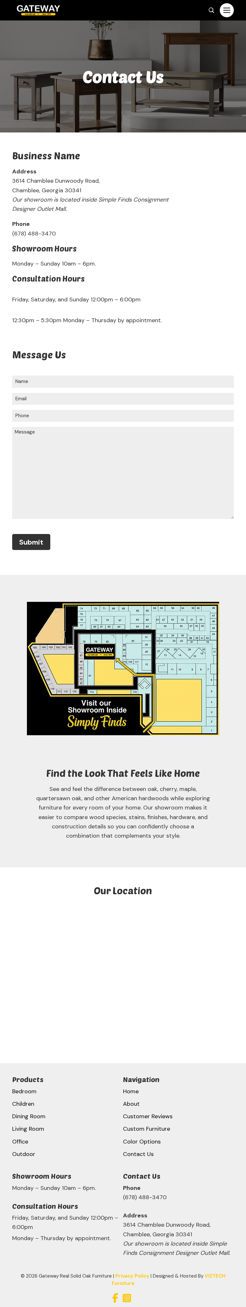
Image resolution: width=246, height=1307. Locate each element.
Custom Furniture (146, 1129)
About (131, 1104)
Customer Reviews (148, 1116)
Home (131, 1091)
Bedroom (24, 1091)
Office (20, 1141)
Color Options (142, 1141)
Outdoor (23, 1154)
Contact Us (138, 1154)
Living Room (28, 1129)
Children (23, 1104)
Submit (31, 542)
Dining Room (28, 1116)
